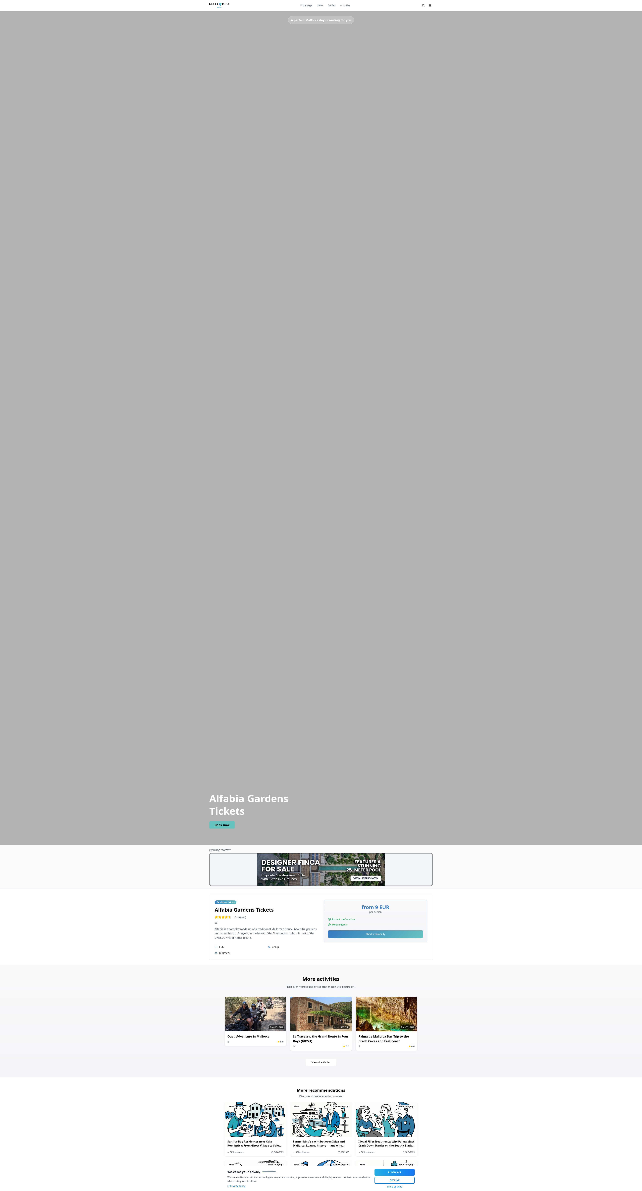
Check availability (375, 934)
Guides (332, 5)
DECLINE (395, 1180)
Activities (345, 5)
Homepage (306, 5)
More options (394, 1186)
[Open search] (423, 5)
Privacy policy (237, 1185)
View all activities (321, 1062)
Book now (222, 825)
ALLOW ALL (394, 1172)
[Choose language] (430, 5)
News (320, 5)
